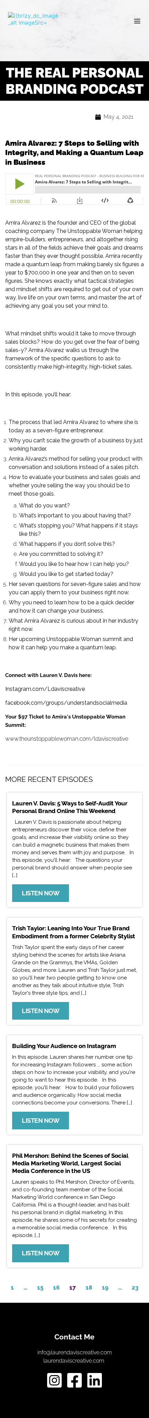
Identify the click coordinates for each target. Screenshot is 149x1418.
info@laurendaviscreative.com (74, 1352)
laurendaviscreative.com (74, 1360)
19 (105, 1287)
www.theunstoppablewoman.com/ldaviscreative (66, 738)
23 (135, 1287)
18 (89, 1287)
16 (56, 1287)
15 (40, 1287)
